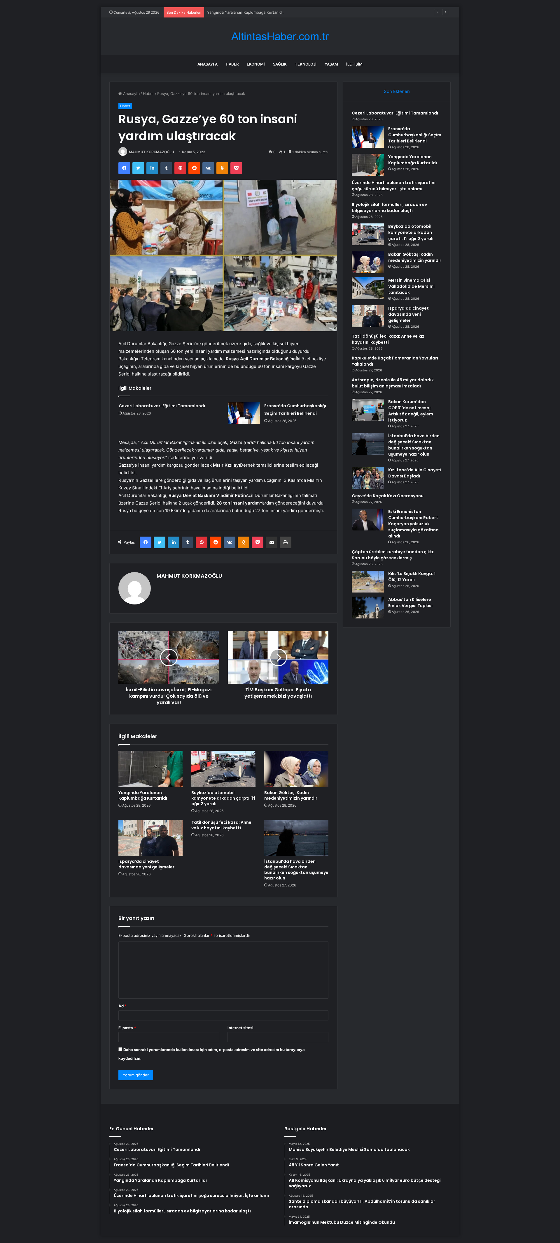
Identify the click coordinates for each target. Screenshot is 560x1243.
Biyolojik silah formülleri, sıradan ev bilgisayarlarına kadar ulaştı (389, 208)
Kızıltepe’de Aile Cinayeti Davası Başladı (414, 473)
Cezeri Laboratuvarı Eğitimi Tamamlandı (162, 406)
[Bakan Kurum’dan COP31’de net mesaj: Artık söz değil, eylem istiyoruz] (368, 410)
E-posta (127, 1027)
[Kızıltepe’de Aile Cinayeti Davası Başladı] (368, 478)
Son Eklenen (397, 91)
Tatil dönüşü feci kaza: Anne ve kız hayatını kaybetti (221, 825)
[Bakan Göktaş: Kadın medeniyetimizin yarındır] (296, 769)
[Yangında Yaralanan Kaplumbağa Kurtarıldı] (150, 769)
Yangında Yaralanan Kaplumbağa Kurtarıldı (245, 12)
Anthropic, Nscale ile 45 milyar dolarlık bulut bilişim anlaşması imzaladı (393, 383)
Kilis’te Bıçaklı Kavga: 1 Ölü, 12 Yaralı (411, 577)
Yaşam (331, 64)
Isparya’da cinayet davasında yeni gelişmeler (146, 864)
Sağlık (280, 64)
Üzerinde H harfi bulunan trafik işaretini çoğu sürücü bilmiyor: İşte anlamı (393, 186)
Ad (122, 1006)
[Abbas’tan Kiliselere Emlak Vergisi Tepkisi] (368, 607)
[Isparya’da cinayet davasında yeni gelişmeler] (150, 838)
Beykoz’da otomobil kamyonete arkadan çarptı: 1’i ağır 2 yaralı (223, 798)
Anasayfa (207, 64)
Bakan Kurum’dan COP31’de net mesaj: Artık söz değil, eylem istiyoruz (410, 411)
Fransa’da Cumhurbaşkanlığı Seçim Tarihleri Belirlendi (414, 135)
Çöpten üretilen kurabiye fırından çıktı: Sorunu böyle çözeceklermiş (393, 555)
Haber (232, 64)
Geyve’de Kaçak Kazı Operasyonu (388, 496)
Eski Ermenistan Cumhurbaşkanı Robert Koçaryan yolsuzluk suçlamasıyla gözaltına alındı (413, 524)
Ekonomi (256, 64)
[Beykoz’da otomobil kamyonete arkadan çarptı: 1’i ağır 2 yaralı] (223, 769)
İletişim (354, 64)
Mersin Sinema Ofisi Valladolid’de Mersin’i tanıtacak (411, 286)
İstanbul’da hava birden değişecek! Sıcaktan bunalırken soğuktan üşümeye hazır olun (296, 869)
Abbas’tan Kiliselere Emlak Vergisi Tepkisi (410, 603)
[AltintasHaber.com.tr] (280, 36)
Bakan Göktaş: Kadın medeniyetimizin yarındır (290, 795)
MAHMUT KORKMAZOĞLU (151, 152)
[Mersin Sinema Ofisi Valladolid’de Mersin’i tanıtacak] (368, 288)
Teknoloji (305, 64)
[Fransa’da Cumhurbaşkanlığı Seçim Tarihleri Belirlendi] (244, 413)
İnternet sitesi (240, 1027)
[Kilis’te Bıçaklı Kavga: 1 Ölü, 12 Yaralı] (368, 582)
